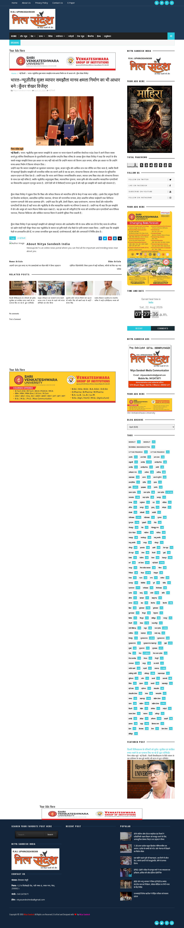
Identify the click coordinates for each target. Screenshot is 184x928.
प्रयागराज (131, 588)
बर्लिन (163, 593)
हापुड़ (141, 724)
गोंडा (155, 522)
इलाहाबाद (143, 487)
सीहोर (141, 708)
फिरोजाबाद (159, 588)
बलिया (130, 598)
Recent (139, 328)
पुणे (154, 583)
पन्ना (151, 578)
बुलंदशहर (141, 608)
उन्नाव (130, 502)
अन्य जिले (143, 457)
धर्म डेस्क (141, 563)
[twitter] (162, 3)
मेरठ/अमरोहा (132, 658)
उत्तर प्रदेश (147, 492)
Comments (163, 328)
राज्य (41, 36)
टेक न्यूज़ (80, 36)
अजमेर (131, 457)
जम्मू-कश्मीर (132, 542)
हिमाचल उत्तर (155, 724)
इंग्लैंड (144, 482)
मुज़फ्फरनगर (160, 638)
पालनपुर (131, 583)
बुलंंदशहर (155, 608)
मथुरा (145, 628)
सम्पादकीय (158, 693)
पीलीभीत (143, 583)
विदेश (50, 36)
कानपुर (142, 507)
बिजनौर (165, 603)
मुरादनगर (141, 648)
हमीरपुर (157, 713)
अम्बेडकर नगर (133, 472)
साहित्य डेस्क (155, 703)
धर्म (130, 563)
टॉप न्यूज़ (23, 36)
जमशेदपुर (143, 537)
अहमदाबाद (131, 477)
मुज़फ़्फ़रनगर (132, 643)
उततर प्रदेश (132, 492)
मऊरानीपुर (155, 623)
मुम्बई (130, 648)
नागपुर (130, 568)
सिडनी (130, 708)
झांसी (154, 547)
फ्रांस (130, 593)
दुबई (164, 553)
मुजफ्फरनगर (144, 638)
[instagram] (172, 3)
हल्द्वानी (166, 718)
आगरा (144, 477)
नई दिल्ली (22, 73)
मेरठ (140, 653)
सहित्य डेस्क (157, 698)
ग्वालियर (146, 532)
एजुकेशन (107, 36)
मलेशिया (131, 633)
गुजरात (159, 517)
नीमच (159, 568)
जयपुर (145, 542)
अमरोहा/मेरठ (158, 462)
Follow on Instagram (140, 198)
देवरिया (141, 558)
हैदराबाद (141, 729)
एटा (154, 502)
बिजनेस (91, 36)
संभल (146, 693)
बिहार (130, 608)
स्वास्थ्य (145, 713)
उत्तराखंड (131, 497)
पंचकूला (156, 573)
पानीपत (162, 578)
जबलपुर (131, 537)
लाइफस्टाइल (161, 673)
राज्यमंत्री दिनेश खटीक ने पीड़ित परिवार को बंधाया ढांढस (151, 895)
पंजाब (130, 578)
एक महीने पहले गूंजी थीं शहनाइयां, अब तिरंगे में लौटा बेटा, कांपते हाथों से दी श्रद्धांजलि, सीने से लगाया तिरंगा (151, 860)
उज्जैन (155, 487)
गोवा (142, 527)
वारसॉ (153, 678)
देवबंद (130, 558)
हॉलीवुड (131, 734)
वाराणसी (165, 678)
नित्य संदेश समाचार (145, 568)
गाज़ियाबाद (147, 517)
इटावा (155, 482)
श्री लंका (131, 688)
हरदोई (130, 718)
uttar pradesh (136, 452)
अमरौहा (131, 467)
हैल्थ (99, 36)
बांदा (142, 603)
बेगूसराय (156, 613)
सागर (130, 703)
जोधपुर (156, 542)
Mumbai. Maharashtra (139, 447)
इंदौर (130, 487)
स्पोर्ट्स (71, 36)
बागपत (130, 603)
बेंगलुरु (144, 613)
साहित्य (141, 703)
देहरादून (164, 558)
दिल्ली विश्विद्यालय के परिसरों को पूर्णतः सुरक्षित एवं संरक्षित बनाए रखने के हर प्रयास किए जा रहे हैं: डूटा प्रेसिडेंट (22, 300)
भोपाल (141, 623)
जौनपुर (130, 547)
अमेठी (157, 467)
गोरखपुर (131, 527)
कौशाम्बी (142, 512)
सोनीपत (153, 708)
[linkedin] (157, 3)
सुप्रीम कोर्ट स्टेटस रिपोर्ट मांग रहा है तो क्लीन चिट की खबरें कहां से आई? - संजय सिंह (79, 300)
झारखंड (142, 547)
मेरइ (130, 653)
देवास (152, 558)
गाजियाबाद (131, 517)
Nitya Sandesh (29, 914)
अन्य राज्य (156, 457)
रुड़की (145, 668)
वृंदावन (141, 683)
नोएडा (142, 573)
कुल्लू (152, 507)
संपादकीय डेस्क (133, 693)
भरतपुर (165, 618)
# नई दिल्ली (21, 238)
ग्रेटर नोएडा (132, 532)
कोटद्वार (164, 507)
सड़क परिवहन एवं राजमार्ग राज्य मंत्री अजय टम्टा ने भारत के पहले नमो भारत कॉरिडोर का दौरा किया (51, 300)
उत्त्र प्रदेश (146, 497)
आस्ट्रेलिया (132, 482)
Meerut (146, 442)
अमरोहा (143, 462)
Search (50, 835)
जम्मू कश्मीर (157, 537)
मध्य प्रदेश (158, 628)
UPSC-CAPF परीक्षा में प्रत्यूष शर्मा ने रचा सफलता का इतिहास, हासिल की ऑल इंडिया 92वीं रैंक (152, 871)
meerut (132, 442)
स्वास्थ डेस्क (132, 713)
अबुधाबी (131, 462)
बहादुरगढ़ (154, 598)
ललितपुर (146, 673)
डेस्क (142, 553)
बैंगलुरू (142, 618)
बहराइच (142, 598)
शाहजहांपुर (165, 683)
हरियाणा (153, 718)
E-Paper (71, 2)
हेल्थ (130, 729)
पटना (140, 578)
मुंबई (165, 643)
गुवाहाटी (144, 522)
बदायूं (141, 593)
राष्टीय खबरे (132, 668)
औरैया (130, 507)
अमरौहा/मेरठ (144, 467)
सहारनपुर (142, 698)
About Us (26, 2)
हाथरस (130, 724)
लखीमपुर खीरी (133, 673)
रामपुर (144, 663)
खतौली (154, 512)
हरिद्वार (141, 718)
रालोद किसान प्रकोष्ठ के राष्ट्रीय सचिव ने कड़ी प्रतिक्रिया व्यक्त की (107, 299)
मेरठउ (145, 658)
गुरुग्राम (131, 522)
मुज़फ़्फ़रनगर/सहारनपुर (150, 643)
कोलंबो (130, 512)
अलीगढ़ (159, 472)
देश (32, 36)
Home (14, 2)
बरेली (151, 593)
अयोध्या (147, 472)
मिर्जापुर (131, 638)
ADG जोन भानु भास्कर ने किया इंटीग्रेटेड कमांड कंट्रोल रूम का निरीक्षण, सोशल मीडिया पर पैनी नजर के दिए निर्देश (152, 884)
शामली (152, 683)
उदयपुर (159, 497)
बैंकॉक (130, 618)
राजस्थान (131, 663)
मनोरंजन (59, 36)
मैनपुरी (156, 658)
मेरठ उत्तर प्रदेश (157, 653)
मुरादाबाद (154, 648)
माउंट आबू (157, 633)
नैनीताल (131, 573)
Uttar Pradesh (157, 452)
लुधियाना (131, 678)
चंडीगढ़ (158, 532)
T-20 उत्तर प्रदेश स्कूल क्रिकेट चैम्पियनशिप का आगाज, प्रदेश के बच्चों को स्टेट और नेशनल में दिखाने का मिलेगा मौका (152, 848)
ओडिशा (164, 502)
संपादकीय (156, 688)
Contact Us (57, 2)
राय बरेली (156, 663)
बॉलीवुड (154, 618)
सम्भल (130, 698)
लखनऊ (157, 668)
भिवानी (130, 623)
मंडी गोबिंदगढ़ (132, 628)
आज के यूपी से (157, 477)
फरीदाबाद (145, 588)
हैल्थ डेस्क (164, 729)
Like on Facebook (138, 186)
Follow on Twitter (139, 179)
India (151, 300)
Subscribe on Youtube (140, 192)
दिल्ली (153, 553)
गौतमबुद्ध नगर (155, 527)
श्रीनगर (143, 688)
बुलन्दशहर (131, 613)
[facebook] (167, 3)
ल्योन (142, 678)
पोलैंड (164, 583)
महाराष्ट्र (143, 633)
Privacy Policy (41, 2)
